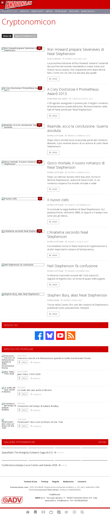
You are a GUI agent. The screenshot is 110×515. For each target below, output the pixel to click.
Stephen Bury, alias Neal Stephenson (77, 295)
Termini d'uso (30, 481)
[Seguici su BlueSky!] (50, 335)
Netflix (49, 11)
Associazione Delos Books (47, 489)
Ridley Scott (37, 11)
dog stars (74, 11)
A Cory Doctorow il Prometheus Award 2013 (73, 91)
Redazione (68, 481)
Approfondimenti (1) (25, 36)
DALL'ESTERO (22, 371)
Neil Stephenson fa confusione (72, 265)
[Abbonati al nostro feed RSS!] (71, 335)
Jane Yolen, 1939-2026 (29, 374)
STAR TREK (21, 419)
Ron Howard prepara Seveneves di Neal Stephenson (75, 51)
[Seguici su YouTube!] (60, 335)
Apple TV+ (24, 11)
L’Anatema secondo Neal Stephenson (67, 234)
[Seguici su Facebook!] (39, 335)
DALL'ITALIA (22, 355)
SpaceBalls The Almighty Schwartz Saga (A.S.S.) (27, 452)
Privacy (44, 481)
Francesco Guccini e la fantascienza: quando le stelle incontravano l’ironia (54, 358)
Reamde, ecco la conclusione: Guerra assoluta (77, 128)
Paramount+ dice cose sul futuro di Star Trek (40, 421)
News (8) (7, 36)
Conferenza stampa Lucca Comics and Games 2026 (29, 465)
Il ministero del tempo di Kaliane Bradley (38, 406)
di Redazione (53, 300)
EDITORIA (21, 387)
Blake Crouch (88, 11)
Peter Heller (60, 11)
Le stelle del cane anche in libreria (34, 390)
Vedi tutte (102, 442)
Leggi (54, 79)
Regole (55, 481)
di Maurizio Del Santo (57, 99)
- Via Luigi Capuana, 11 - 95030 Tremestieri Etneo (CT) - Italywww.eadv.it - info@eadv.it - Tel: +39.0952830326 (66, 499)
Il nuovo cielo (58, 199)
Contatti (82, 481)
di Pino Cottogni (55, 135)
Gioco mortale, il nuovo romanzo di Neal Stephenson (76, 165)
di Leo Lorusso (54, 59)
